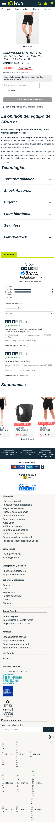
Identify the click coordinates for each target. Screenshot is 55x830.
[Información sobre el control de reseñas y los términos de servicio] (41, 277)
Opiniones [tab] (9, 254)
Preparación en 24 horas (9, 453)
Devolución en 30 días (27, 453)
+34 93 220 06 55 (12, 554)
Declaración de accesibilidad (17, 537)
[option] (27, 28)
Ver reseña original (11, 346)
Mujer (9, 9)
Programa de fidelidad (14, 640)
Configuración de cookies (15, 530)
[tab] (27, 179)
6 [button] (35, 441)
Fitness (6, 599)
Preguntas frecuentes (13, 508)
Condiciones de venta (14, 519)
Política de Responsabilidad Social (20, 541)
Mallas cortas (26, 9)
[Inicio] (2, 9)
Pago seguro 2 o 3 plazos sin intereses (46, 454)
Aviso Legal (8, 523)
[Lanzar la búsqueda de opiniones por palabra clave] (51, 313)
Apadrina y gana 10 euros (16, 647)
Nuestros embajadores (14, 571)
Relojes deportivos (12, 596)
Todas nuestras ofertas (14, 637)
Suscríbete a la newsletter (13, 725)
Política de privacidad (13, 533)
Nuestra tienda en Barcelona (17, 505)
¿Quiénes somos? (12, 501)
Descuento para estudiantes (17, 644)
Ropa (17, 9)
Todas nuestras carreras (15, 671)
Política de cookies (12, 526)
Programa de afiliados (14, 574)
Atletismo (7, 603)
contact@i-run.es (11, 557)
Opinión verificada (13, 326)
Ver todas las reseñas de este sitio (29, 281)
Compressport (37, 9)
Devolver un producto (13, 515)
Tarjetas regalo (10, 616)
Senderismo (9, 592)
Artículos (7, 658)
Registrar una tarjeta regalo (16, 623)
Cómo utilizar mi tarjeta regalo (18, 620)
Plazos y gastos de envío (15, 512)
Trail (5, 588)
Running (7, 585)
